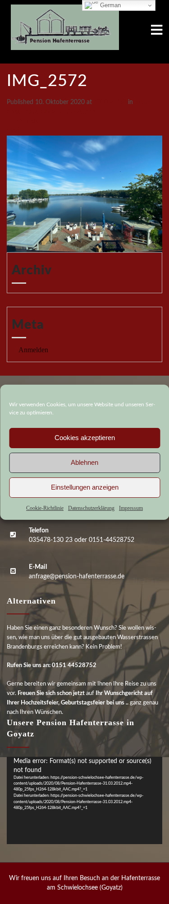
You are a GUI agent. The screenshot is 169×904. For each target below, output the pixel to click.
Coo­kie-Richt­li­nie (45, 508)
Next (17, 130)
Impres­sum (131, 508)
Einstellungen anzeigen (85, 487)
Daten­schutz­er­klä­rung (91, 508)
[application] (84, 800)
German (109, 5)
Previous (22, 121)
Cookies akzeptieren (85, 437)
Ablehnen (84, 462)
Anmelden (33, 350)
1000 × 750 (110, 102)
